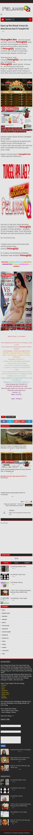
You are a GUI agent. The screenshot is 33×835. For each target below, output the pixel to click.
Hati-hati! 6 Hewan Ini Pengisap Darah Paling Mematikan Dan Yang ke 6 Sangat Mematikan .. (14, 447)
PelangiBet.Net (25, 154)
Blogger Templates (24, 833)
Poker (3, 641)
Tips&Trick (5, 650)
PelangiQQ (22, 42)
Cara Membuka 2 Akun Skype (18, 598)
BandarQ (4, 619)
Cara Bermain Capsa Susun (17, 574)
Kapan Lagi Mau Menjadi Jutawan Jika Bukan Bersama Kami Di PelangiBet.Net (16, 470)
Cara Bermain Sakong (16, 582)
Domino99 (5, 628)
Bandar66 (4, 616)
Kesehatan (5, 635)
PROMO (4, 644)
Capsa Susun (5, 625)
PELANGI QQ (5, 638)
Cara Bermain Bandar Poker (18, 566)
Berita (4, 622)
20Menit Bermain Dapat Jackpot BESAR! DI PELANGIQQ (13, 493)
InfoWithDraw (11, 416)
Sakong (4, 647)
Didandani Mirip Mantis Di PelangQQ (20, 749)
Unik (3, 653)
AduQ (3, 610)
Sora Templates (14, 833)
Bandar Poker (6, 613)
